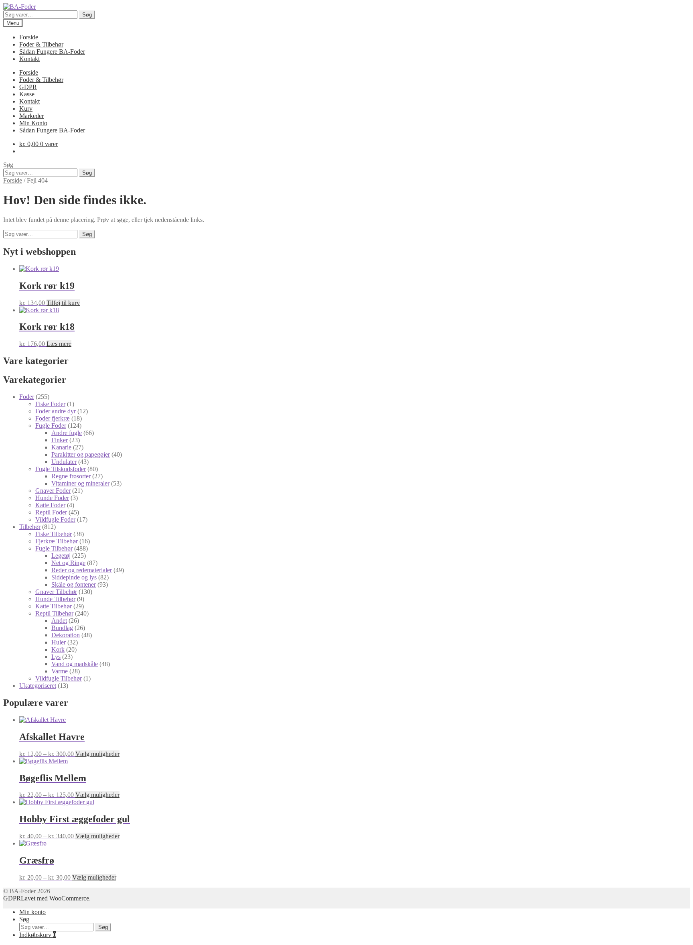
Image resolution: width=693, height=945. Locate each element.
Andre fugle (66, 432)
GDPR (28, 86)
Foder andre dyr (55, 411)
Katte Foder (50, 505)
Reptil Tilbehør (54, 613)
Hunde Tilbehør (55, 598)
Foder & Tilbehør (41, 44)
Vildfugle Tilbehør (58, 678)
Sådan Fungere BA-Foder (52, 51)
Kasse (26, 94)
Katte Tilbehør (53, 606)
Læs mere (59, 343)
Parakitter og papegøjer (80, 454)
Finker (59, 440)
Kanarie (61, 447)
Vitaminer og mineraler (80, 483)
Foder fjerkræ (52, 418)
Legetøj (61, 555)
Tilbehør (30, 526)
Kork (58, 649)
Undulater (64, 461)
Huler (58, 642)
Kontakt (29, 58)
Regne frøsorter (71, 476)
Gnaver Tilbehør (56, 591)
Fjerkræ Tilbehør (56, 541)
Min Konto (33, 123)
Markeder (31, 115)
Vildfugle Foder (55, 519)
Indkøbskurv (37, 934)
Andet (59, 620)
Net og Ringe (68, 562)
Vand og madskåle (74, 663)
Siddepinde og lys (74, 577)
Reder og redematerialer (81, 570)
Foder (26, 396)
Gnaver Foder (53, 490)
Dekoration (65, 635)
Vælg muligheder (97, 753)
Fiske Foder (50, 403)
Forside (28, 37)
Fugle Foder (50, 425)
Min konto (32, 911)
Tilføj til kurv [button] (63, 302)
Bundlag (62, 627)
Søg (87, 15)
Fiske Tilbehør (53, 533)
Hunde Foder (52, 497)
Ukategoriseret (37, 685)
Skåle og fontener (73, 584)
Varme (59, 671)
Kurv (25, 108)
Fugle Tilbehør (54, 548)
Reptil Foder (51, 512)
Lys (56, 656)
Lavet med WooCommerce (55, 898)
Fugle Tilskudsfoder (60, 468)
